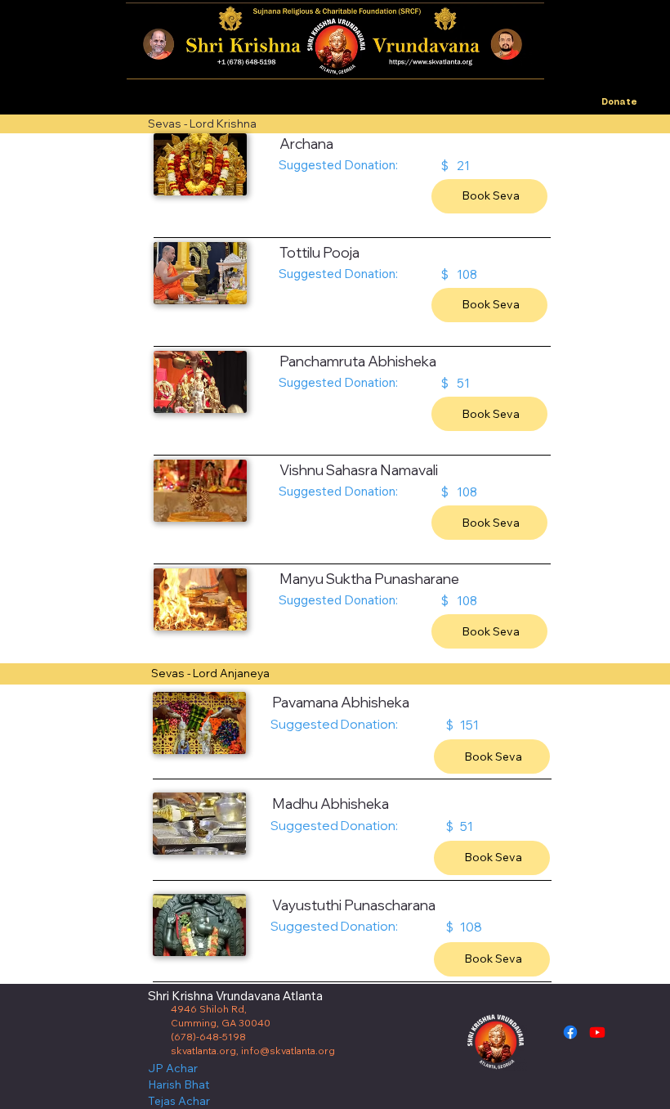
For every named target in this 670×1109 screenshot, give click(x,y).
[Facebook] (570, 1032)
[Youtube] (597, 1032)
